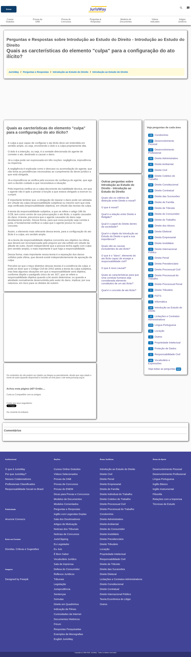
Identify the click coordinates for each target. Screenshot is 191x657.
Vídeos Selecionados (66, 474)
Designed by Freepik (16, 579)
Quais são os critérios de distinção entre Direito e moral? (118, 199)
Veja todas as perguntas (164, 369)
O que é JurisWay (15, 469)
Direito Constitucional (163, 184)
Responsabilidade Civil (165, 354)
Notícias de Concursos (66, 534)
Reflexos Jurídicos (64, 574)
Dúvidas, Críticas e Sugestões (22, 549)
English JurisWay (63, 639)
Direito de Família (162, 202)
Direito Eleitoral (160, 231)
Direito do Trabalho (162, 219)
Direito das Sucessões (165, 196)
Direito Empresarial (163, 237)
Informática (158, 301)
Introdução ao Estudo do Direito (70, 72)
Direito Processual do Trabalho (117, 509)
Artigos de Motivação (65, 524)
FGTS (155, 295)
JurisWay (14, 72)
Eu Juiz (58, 549)
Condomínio (158, 135)
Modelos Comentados (66, 504)
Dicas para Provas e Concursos (71, 494)
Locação (157, 330)
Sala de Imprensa (64, 564)
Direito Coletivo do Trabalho (115, 499)
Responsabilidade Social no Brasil (24, 489)
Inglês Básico (160, 484)
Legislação (60, 584)
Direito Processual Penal (166, 284)
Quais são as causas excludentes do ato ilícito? (115, 247)
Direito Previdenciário (164, 263)
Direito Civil (158, 170)
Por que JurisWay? (15, 474)
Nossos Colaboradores (18, 479)
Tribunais (59, 579)
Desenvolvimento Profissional (169, 474)
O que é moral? (110, 207)
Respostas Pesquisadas (67, 629)
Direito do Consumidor (165, 214)
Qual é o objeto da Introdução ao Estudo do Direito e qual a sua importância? (119, 236)
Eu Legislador (61, 544)
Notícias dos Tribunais (66, 529)
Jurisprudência (62, 589)
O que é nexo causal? (113, 268)
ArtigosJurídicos (182, 20)
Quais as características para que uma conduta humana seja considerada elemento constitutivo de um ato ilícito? (120, 279)
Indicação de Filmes (65, 609)
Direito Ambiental (161, 164)
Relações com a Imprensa (167, 499)
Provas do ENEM (63, 489)
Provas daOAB (37, 20)
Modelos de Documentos (68, 499)
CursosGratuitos (10, 20)
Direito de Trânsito (162, 208)
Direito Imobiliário (161, 243)
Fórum (57, 624)
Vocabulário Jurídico (65, 559)
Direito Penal (159, 257)
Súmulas (59, 599)
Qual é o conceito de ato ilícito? (118, 290)
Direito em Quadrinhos (66, 604)
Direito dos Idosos (162, 225)
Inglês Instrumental (163, 489)
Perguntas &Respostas (95, 20)
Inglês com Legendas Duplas (70, 514)
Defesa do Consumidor (67, 569)
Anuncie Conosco (15, 519)
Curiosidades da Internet (67, 614)
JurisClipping (61, 539)
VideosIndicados (154, 20)
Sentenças (60, 594)
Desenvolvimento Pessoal (167, 469)
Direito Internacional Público (115, 594)
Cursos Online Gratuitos (67, 469)
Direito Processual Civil (164, 269)
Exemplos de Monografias (68, 634)
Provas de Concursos (66, 484)
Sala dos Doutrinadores (67, 519)
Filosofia (157, 494)
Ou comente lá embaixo (17, 412)
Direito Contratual (161, 190)
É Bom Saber (61, 554)
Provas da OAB (62, 479)
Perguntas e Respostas (36, 72)
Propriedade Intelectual (165, 342)
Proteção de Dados (163, 348)
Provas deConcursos (66, 20)
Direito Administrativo (163, 158)
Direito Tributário (161, 290)
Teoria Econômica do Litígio (115, 599)
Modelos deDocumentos (126, 20)
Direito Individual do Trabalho (116, 494)
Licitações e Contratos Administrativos (121, 579)
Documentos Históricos (67, 619)
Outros (156, 336)
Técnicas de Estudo (164, 504)
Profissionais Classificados (20, 484)
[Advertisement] (95, 98)
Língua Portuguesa (162, 325)
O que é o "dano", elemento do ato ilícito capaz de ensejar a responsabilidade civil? (118, 258)
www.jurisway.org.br (75, 377)
